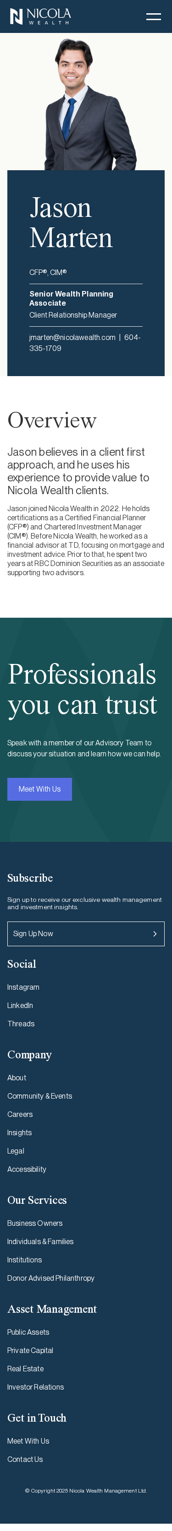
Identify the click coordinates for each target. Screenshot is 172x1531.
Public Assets (28, 1332)
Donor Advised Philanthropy (50, 1278)
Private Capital (30, 1350)
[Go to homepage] (40, 16)
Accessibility (26, 1169)
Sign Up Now (33, 933)
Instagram (23, 987)
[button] (154, 16)
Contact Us (25, 1459)
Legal (15, 1151)
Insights (19, 1132)
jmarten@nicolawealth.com (72, 337)
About (16, 1077)
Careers (20, 1114)
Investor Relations (35, 1387)
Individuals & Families (40, 1241)
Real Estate (25, 1368)
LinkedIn (20, 1005)
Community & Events (39, 1096)
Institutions (24, 1260)
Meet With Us (40, 789)
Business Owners (34, 1223)
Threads (20, 1023)
